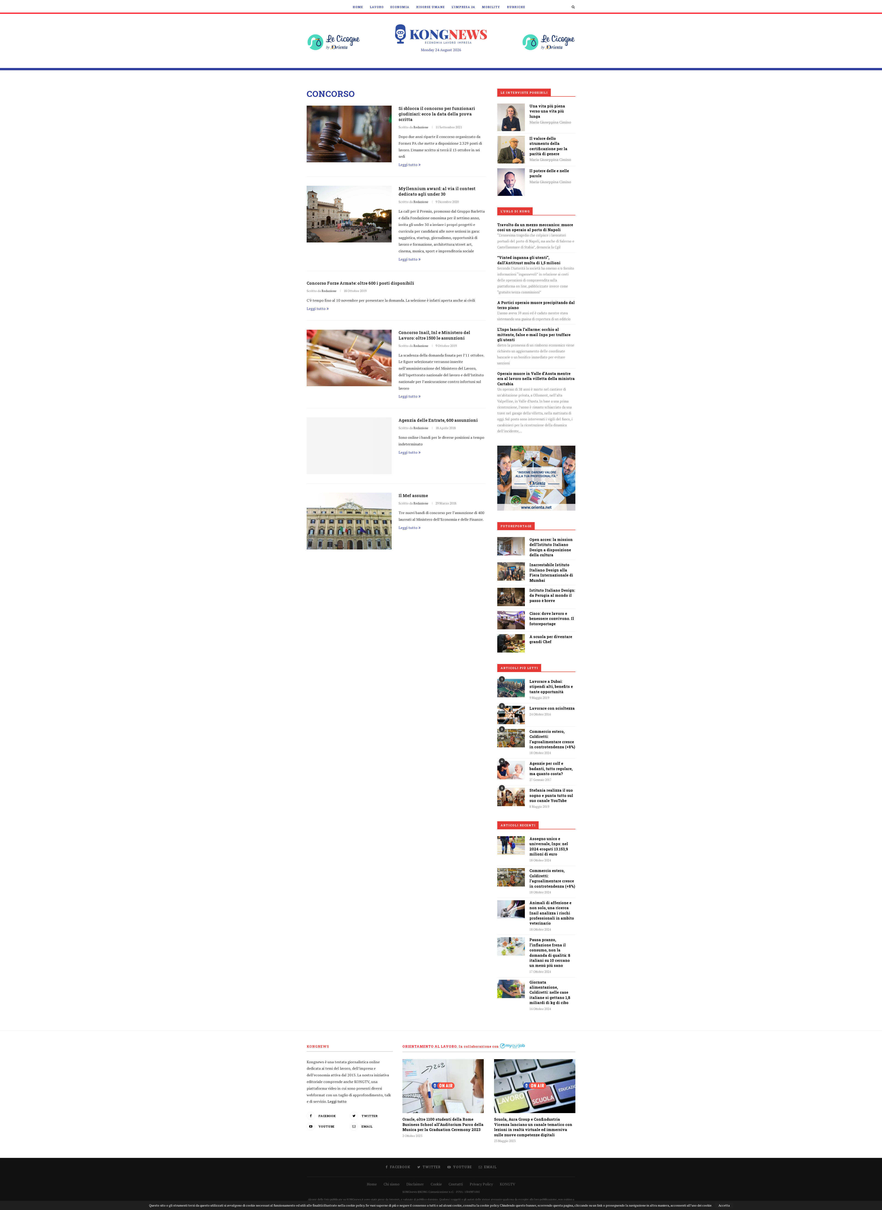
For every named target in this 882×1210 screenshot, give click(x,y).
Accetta (724, 1205)
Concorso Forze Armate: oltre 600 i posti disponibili (360, 283)
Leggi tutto (408, 164)
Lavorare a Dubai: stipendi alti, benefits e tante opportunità (551, 686)
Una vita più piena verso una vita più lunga (547, 111)
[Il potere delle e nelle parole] (511, 171)
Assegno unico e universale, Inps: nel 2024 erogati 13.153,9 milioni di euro (548, 846)
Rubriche (516, 7)
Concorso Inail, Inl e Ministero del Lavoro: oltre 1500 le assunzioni (434, 335)
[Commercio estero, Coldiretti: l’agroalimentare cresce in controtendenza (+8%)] (511, 738)
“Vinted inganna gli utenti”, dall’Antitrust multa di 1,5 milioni (528, 260)
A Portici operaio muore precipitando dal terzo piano (536, 305)
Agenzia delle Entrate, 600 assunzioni (438, 420)
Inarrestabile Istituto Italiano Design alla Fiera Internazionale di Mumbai (551, 572)
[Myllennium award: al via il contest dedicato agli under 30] (349, 214)
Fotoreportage (516, 526)
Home (358, 7)
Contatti (456, 1184)
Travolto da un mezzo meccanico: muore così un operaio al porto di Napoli (535, 227)
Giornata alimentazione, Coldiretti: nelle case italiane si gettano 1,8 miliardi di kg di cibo (549, 992)
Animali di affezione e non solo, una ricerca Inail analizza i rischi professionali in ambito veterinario (551, 913)
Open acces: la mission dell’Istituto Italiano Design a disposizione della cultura (551, 547)
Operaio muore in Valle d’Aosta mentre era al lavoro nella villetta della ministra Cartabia (536, 378)
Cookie (436, 1184)
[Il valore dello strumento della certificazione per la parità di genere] (511, 139)
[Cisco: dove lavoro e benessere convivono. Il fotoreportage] (511, 614)
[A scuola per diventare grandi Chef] (511, 637)
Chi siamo (391, 1184)
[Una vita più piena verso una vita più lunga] (511, 106)
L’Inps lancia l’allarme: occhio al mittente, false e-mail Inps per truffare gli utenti (534, 334)
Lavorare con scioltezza (552, 708)
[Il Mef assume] (349, 521)
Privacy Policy (481, 1184)
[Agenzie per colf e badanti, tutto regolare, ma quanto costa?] (511, 770)
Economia (399, 7)
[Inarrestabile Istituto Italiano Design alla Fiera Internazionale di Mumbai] (511, 565)
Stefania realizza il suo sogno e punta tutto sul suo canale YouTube (551, 795)
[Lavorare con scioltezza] (511, 715)
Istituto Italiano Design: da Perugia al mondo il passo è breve (552, 595)
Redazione (420, 127)
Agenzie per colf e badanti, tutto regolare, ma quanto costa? (551, 768)
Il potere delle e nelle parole (549, 173)
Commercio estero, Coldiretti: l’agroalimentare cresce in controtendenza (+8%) (552, 739)
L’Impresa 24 (463, 7)
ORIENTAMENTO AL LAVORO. (430, 1046)
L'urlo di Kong (515, 211)
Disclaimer (415, 1184)
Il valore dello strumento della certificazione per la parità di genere (548, 146)
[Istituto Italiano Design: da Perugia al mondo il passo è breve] (511, 591)
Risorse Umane (430, 7)
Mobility (491, 7)
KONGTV (507, 1184)
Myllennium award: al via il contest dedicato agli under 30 (437, 191)
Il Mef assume (413, 495)
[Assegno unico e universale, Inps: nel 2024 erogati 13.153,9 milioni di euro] (511, 845)
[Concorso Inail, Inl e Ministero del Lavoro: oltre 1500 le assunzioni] (349, 358)
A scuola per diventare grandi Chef (550, 639)
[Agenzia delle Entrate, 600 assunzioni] (349, 445)
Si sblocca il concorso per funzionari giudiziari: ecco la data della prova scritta (437, 114)
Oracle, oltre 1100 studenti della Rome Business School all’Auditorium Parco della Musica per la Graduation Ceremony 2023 (442, 1124)
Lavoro (377, 7)
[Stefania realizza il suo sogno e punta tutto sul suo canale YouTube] (511, 797)
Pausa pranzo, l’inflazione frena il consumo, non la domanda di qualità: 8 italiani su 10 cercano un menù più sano (549, 952)
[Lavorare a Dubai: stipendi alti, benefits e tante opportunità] (511, 688)
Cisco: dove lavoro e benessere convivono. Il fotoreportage (551, 618)
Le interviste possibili (524, 92)
